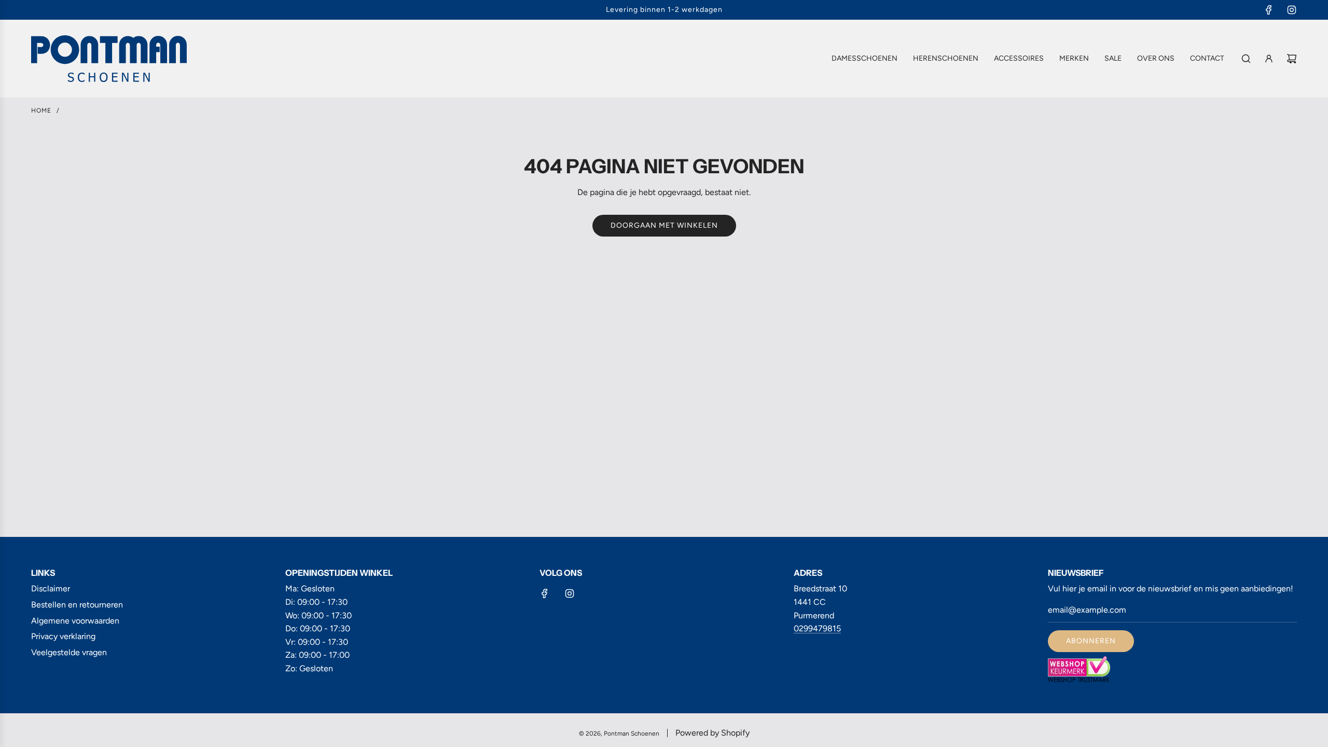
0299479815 (817, 628)
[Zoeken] (1246, 58)
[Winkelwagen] (1291, 58)
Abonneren (1091, 641)
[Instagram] (1291, 10)
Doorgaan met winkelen (664, 225)
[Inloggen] (1268, 58)
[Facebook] (1268, 10)
